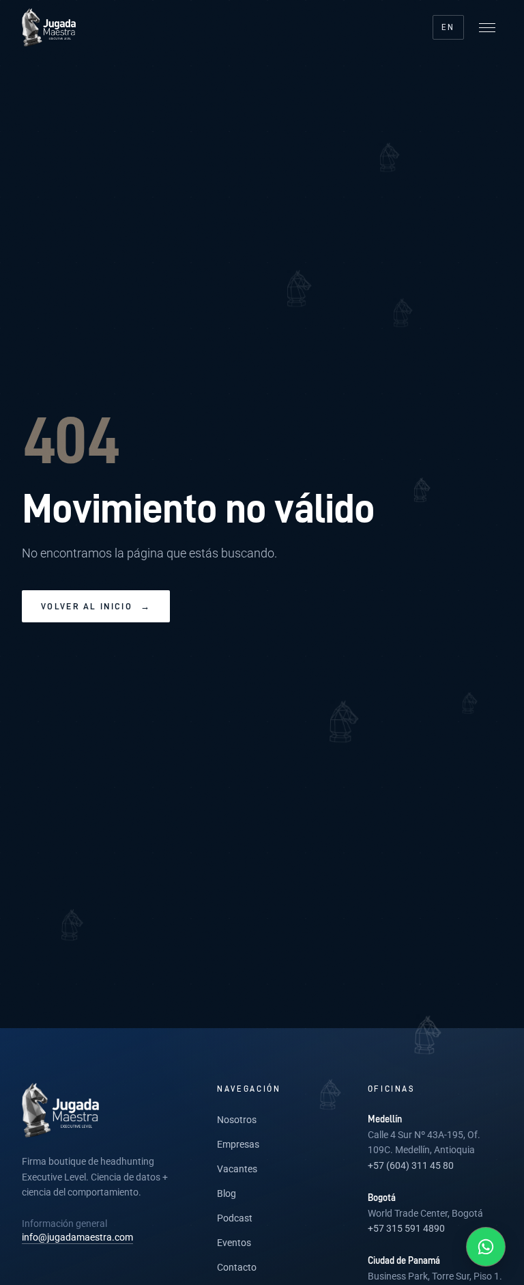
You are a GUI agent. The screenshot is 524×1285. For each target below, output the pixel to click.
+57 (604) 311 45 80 (411, 1165)
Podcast (234, 1218)
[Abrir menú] (487, 27)
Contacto (237, 1267)
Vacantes (237, 1168)
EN (448, 27)
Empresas (238, 1144)
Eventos (234, 1242)
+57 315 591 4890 (406, 1228)
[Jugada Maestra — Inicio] (49, 27)
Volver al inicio (96, 605)
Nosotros (237, 1119)
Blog (226, 1193)
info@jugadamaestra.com (77, 1237)
